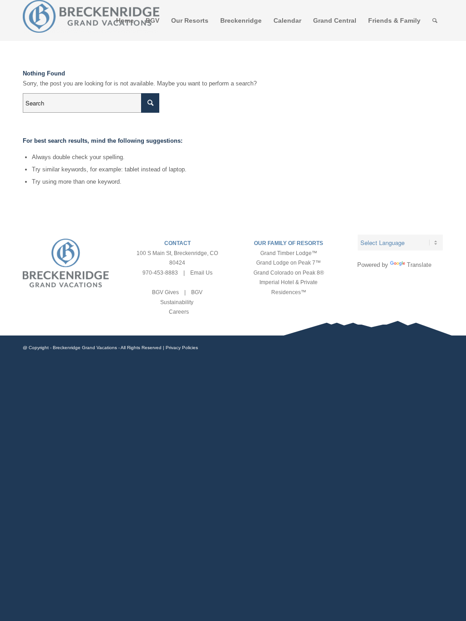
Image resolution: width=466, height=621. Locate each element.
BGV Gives (165, 292)
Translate (419, 264)
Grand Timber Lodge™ (288, 253)
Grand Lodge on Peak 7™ (288, 263)
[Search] (434, 20)
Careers (179, 312)
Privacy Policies (182, 347)
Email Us (201, 273)
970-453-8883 (160, 273)
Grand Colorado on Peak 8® (288, 273)
